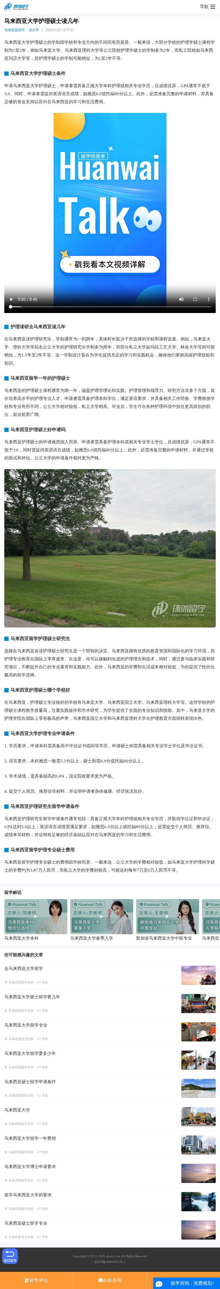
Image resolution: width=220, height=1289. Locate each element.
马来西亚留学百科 (21, 982)
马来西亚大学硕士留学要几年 (32, 997)
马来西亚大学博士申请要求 (30, 1166)
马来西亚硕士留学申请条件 (30, 1081)
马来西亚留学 (14, 30)
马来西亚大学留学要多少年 (30, 1053)
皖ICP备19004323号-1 (110, 1262)
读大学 (34, 30)
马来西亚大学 (17, 1110)
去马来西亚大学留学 (23, 968)
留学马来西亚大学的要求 (28, 1195)
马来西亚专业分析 (21, 1039)
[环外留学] (17, 7)
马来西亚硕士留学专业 (25, 1223)
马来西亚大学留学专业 (25, 1025)
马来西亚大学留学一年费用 (30, 1138)
